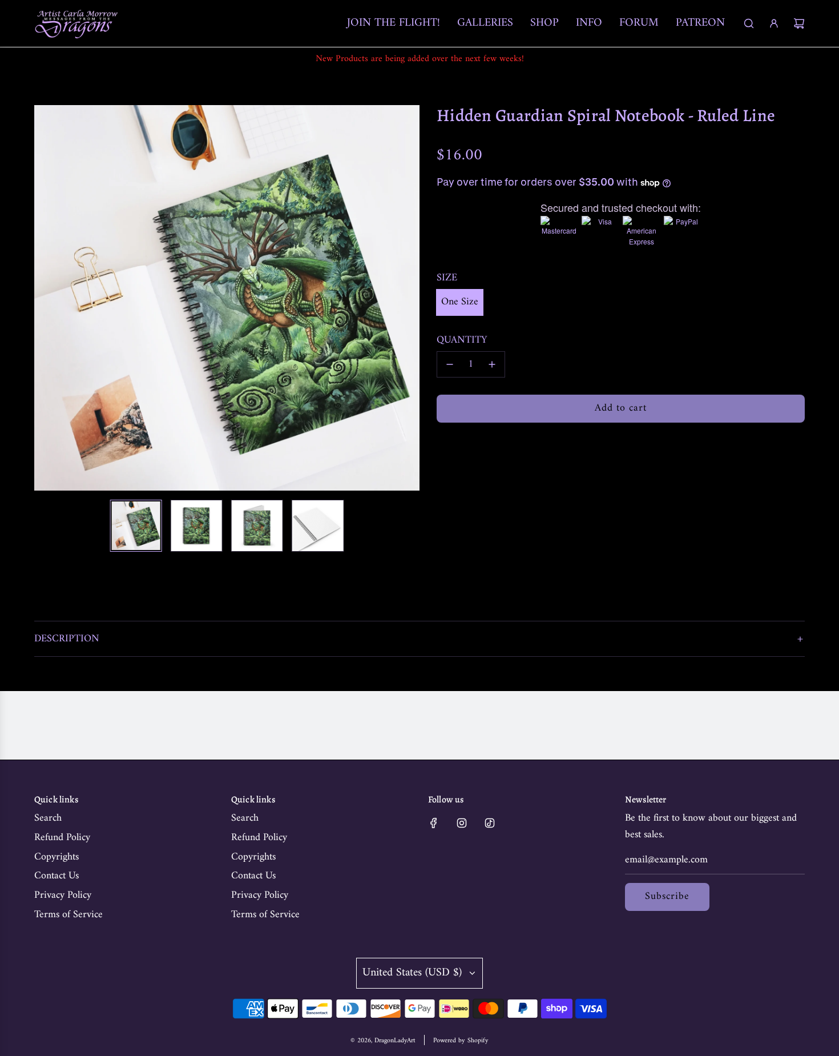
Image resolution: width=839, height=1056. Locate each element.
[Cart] (799, 23)
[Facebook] (433, 823)
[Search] (748, 23)
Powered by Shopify (461, 1041)
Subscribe (667, 896)
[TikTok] (489, 823)
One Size (459, 302)
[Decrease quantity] (449, 364)
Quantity (462, 340)
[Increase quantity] (492, 364)
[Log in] (773, 23)
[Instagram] (461, 823)
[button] (49, 298)
